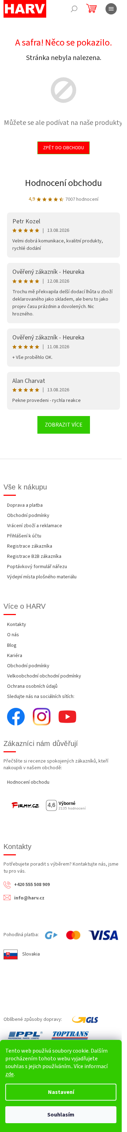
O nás (13, 634)
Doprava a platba (25, 505)
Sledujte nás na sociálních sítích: (40, 696)
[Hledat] (74, 9)
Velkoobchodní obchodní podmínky (44, 676)
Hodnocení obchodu (63, 182)
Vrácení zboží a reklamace (34, 525)
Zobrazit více (64, 425)
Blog (12, 645)
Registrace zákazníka (29, 546)
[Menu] (111, 9)
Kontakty (16, 624)
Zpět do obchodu (63, 147)
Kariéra (14, 655)
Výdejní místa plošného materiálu (42, 576)
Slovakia (31, 954)
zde (9, 1074)
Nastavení (61, 1092)
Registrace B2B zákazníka (34, 556)
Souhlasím (60, 1115)
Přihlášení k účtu (24, 536)
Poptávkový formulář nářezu (37, 566)
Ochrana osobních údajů (32, 686)
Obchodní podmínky (28, 515)
